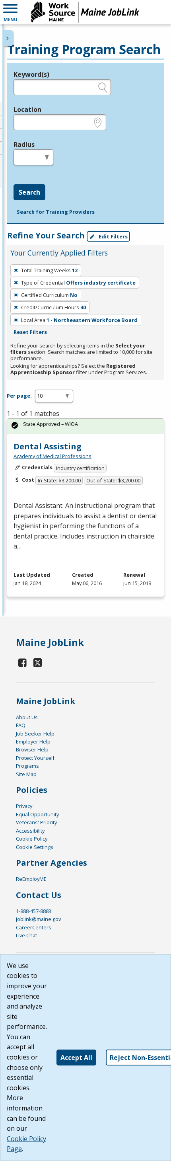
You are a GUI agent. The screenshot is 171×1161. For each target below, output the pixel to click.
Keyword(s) (31, 74)
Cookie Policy (31, 838)
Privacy (24, 806)
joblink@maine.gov (38, 919)
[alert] (85, 426)
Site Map (26, 774)
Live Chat (26, 935)
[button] (10, 12)
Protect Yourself (35, 757)
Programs (27, 765)
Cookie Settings (34, 847)
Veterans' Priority (36, 822)
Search (29, 192)
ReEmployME (31, 878)
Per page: (19, 395)
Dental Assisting (48, 446)
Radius (24, 144)
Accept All (76, 1057)
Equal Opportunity (37, 814)
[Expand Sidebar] (8, 38)
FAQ (20, 725)
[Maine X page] (38, 662)
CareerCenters (33, 927)
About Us (27, 717)
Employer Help (33, 741)
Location (27, 109)
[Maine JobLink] (85, 12)
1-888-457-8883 (33, 911)
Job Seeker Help (35, 733)
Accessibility (30, 830)
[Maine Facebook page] (22, 662)
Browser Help (32, 749)
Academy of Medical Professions (52, 456)
